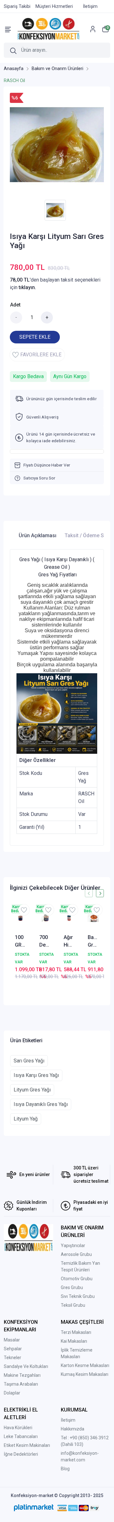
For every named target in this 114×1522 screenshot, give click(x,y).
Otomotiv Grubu (76, 1278)
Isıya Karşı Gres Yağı (36, 1075)
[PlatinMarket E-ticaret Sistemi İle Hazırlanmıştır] (34, 1507)
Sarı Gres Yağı (29, 1061)
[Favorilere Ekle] (23, 909)
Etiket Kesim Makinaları (27, 1445)
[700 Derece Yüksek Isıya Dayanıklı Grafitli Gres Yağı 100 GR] (44, 918)
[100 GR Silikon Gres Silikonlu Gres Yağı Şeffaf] (20, 918)
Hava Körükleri (18, 1427)
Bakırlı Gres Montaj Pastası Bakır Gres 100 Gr (93, 941)
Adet (15, 305)
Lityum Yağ (26, 1119)
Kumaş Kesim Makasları (84, 1374)
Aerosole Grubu (76, 1254)
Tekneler (12, 1357)
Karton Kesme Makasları (85, 1365)
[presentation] (89, 893)
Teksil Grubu (73, 1305)
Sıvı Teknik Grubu (78, 1296)
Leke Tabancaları (21, 1436)
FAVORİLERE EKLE (40, 355)
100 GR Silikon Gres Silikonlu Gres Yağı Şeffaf (20, 941)
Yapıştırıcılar (73, 1245)
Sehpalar (13, 1348)
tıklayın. (27, 287)
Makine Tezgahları (22, 1375)
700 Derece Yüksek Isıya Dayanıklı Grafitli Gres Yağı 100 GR (44, 941)
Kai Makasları (74, 1341)
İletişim (68, 1420)
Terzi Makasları (76, 1332)
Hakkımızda (72, 1428)
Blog (65, 1468)
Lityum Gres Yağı (32, 1090)
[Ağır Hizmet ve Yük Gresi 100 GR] (69, 918)
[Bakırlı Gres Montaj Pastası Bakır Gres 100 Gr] (93, 918)
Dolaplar (12, 1392)
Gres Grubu (72, 1287)
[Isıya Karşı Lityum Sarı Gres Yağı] (57, 145)
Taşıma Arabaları (21, 1384)
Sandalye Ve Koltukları (26, 1366)
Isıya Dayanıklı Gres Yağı (41, 1104)
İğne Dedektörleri (21, 1454)
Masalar (12, 1339)
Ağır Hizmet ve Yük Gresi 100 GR (69, 941)
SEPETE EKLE (34, 337)
